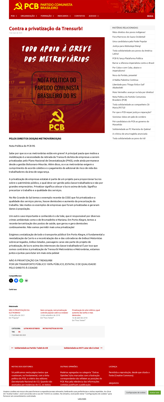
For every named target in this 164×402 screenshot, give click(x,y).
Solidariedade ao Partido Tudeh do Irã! (31, 348)
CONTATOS (79, 16)
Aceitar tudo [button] (154, 392)
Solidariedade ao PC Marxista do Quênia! (131, 129)
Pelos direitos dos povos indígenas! (128, 32)
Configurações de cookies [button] (136, 392)
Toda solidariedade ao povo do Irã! (129, 138)
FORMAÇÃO (46, 16)
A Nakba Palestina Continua (125, 80)
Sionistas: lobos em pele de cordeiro (129, 117)
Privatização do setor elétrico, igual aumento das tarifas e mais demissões (86, 312)
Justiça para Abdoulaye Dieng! (126, 46)
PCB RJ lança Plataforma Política (127, 58)
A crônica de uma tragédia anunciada (129, 134)
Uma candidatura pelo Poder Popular (129, 41)
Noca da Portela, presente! (124, 75)
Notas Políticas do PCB (53, 328)
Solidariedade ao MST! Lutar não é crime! (81, 348)
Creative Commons (124, 375)
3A (19, 332)
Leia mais (82, 399)
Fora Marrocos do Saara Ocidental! (128, 37)
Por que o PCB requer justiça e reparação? (131, 112)
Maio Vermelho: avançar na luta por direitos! (133, 92)
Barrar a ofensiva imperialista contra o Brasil (133, 63)
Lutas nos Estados (32, 328)
